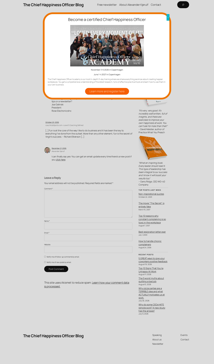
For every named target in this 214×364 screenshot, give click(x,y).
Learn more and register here (107, 91)
